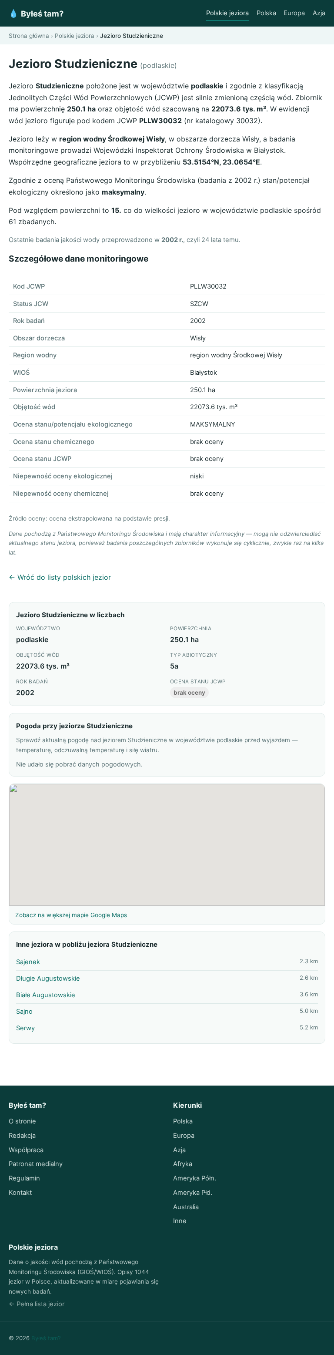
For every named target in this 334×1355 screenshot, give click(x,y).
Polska (266, 13)
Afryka (182, 1164)
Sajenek (28, 962)
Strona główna (29, 35)
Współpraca (26, 1150)
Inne (180, 1221)
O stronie (22, 1121)
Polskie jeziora (227, 13)
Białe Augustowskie (45, 995)
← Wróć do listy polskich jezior (60, 577)
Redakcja (22, 1136)
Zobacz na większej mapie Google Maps (71, 914)
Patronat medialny (36, 1164)
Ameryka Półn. (194, 1178)
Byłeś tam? (36, 13)
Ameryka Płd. (192, 1193)
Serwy (25, 1028)
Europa (294, 13)
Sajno (24, 1011)
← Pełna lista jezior (36, 1304)
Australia (186, 1207)
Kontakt (20, 1193)
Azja (319, 13)
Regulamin (24, 1178)
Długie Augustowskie (48, 978)
